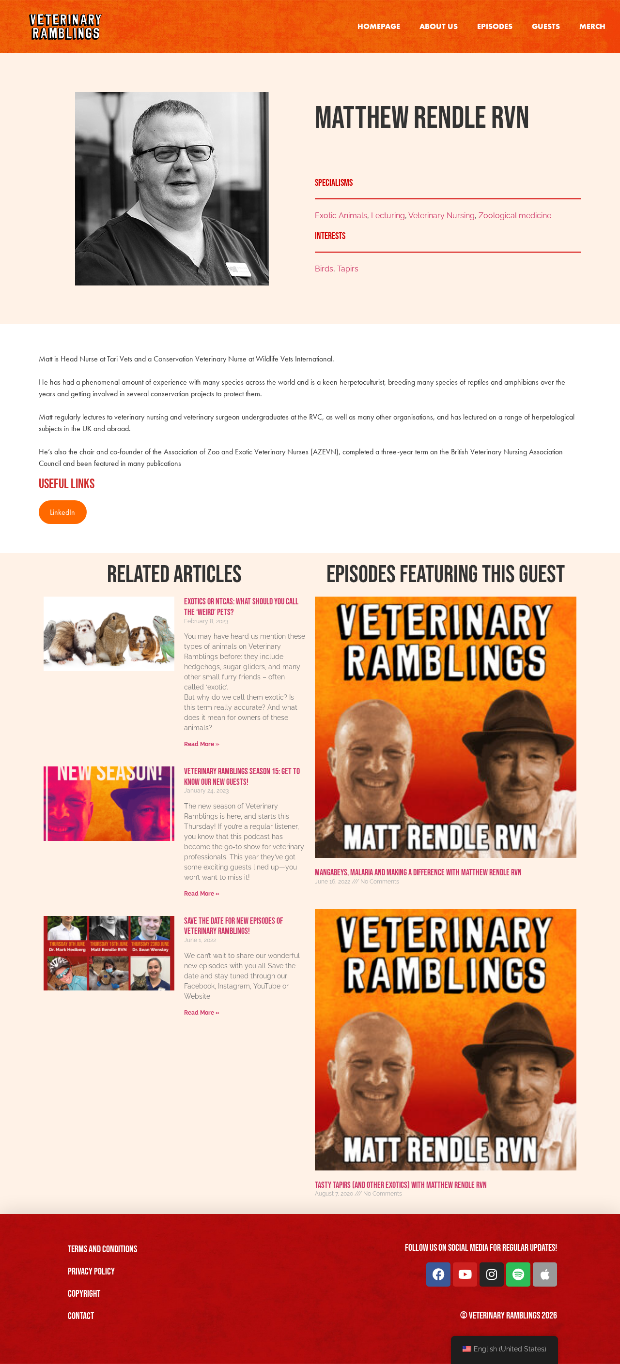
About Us (438, 26)
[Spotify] (518, 1274)
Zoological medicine (515, 215)
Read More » (201, 744)
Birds (324, 268)
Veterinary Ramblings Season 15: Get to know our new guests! (242, 776)
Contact (81, 1316)
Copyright (84, 1294)
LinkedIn (62, 512)
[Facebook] (438, 1274)
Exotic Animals (341, 215)
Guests (546, 26)
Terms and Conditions (102, 1249)
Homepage (378, 26)
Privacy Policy (91, 1271)
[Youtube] (465, 1274)
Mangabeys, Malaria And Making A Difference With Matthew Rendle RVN (418, 873)
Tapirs (347, 268)
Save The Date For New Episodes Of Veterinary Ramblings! (233, 926)
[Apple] (545, 1274)
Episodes (494, 26)
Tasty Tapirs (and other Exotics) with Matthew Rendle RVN (401, 1185)
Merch (592, 26)
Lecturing (388, 215)
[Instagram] (492, 1274)
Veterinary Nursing (441, 215)
